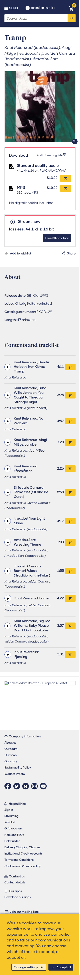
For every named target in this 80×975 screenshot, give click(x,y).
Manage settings (26, 967)
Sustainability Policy (17, 767)
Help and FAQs (14, 835)
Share (71, 253)
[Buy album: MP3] (65, 188)
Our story (10, 761)
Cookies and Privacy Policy (22, 866)
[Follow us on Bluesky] (26, 786)
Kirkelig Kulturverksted (33, 303)
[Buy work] (70, 367)
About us (10, 743)
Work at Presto (14, 774)
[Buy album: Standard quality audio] (65, 178)
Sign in (8, 810)
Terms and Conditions (19, 860)
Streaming (11, 816)
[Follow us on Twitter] (17, 786)
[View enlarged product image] (40, 106)
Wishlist (9, 822)
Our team (11, 749)
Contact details (14, 882)
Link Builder (12, 841)
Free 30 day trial (56, 238)
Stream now (29, 221)
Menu (13, 8)
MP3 (21, 187)
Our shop (10, 755)
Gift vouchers (13, 828)
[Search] (72, 18)
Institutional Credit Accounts (23, 853)
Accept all (63, 967)
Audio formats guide (49, 155)
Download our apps (17, 897)
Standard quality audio (38, 165)
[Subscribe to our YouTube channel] (44, 786)
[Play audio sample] (7, 367)
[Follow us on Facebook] (8, 786)
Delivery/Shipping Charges (22, 847)
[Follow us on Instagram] (35, 786)
